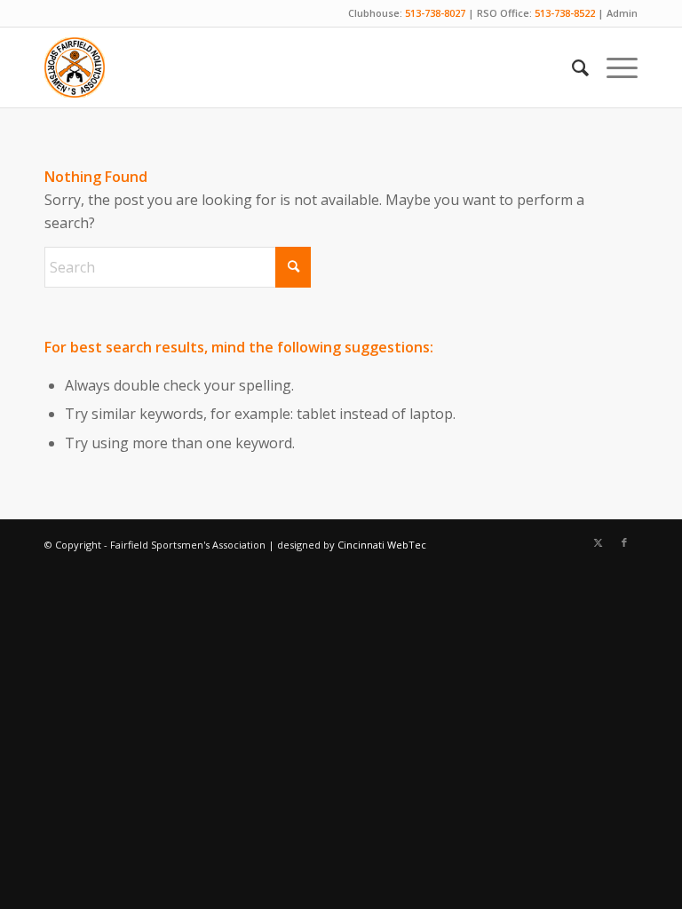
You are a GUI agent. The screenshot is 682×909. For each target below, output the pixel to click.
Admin (622, 13)
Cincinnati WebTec (381, 544)
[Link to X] (597, 542)
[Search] (571, 67)
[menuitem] (571, 67)
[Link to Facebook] (624, 542)
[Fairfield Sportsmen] (74, 67)
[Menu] (613, 67)
